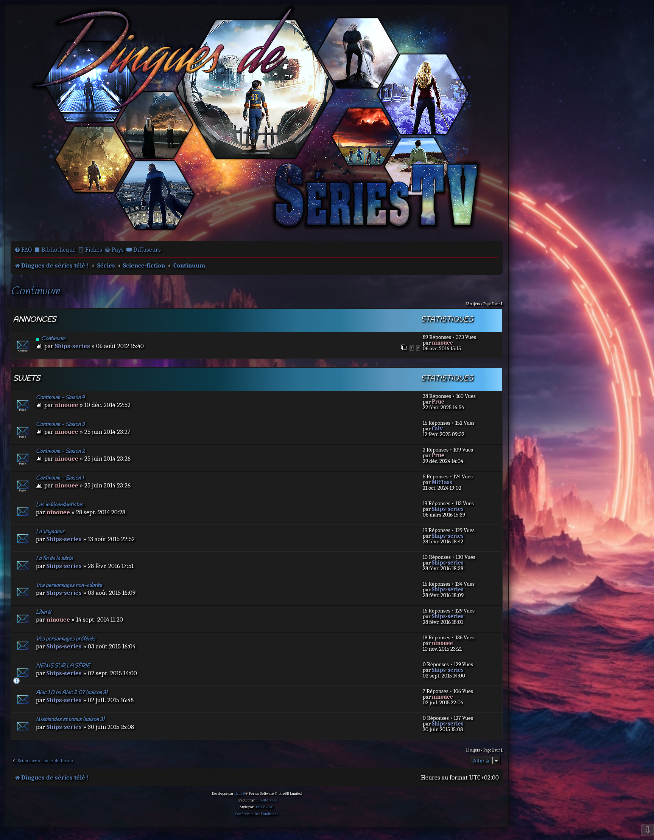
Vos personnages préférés (65, 639)
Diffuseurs (147, 249)
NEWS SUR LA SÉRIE (63, 666)
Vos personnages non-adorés (69, 585)
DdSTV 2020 (263, 807)
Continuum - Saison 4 (60, 397)
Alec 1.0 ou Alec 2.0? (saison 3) (71, 692)
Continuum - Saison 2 (60, 451)
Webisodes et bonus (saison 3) (70, 719)
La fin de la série (54, 558)
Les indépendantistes (59, 505)
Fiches (93, 249)
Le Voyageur (50, 531)
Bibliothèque (58, 249)
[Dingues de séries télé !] (257, 122)
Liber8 (43, 612)
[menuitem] (23, 250)
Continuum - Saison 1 (60, 478)
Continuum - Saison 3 (60, 424)
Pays (118, 249)
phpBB (239, 793)
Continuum (35, 291)
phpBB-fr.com (266, 800)
